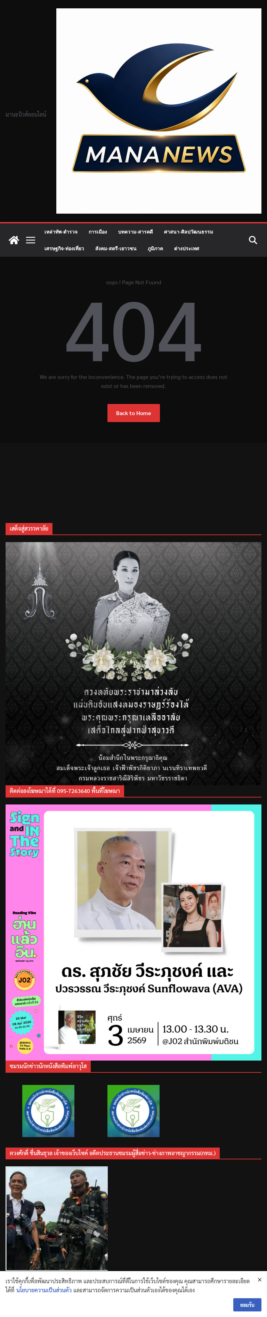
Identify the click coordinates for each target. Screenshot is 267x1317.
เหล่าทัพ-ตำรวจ (61, 231)
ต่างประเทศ (186, 248)
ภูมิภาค (155, 248)
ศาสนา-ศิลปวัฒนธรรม (188, 231)
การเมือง (98, 231)
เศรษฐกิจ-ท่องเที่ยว (64, 248)
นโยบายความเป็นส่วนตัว (44, 1290)
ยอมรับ (247, 1305)
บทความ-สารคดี (135, 231)
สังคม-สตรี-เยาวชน (116, 248)
